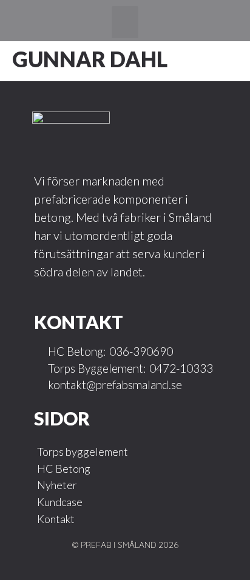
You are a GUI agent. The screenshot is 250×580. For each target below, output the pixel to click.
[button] (125, 22)
